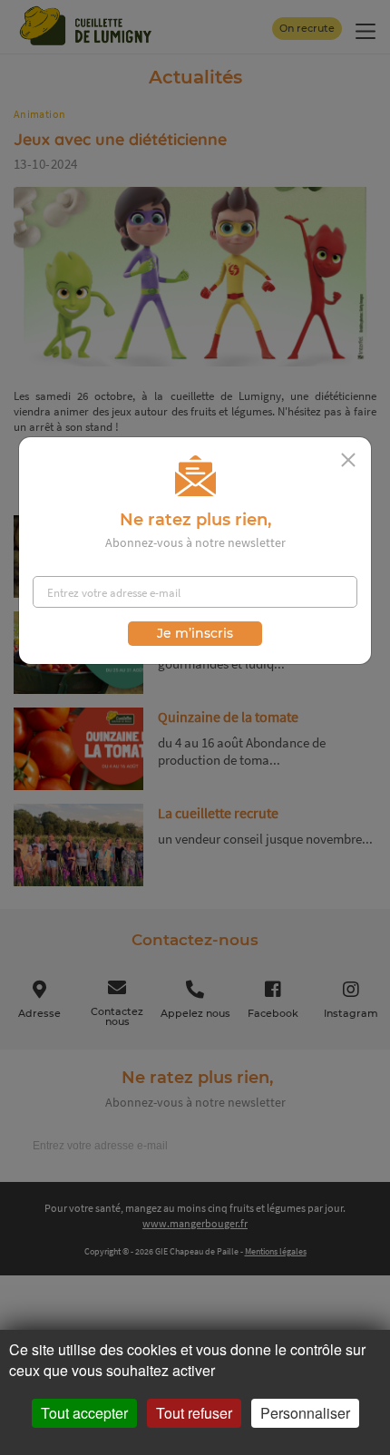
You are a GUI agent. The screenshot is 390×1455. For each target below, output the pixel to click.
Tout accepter (84, 1412)
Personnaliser (305, 1412)
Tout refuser (194, 1412)
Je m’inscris (195, 633)
